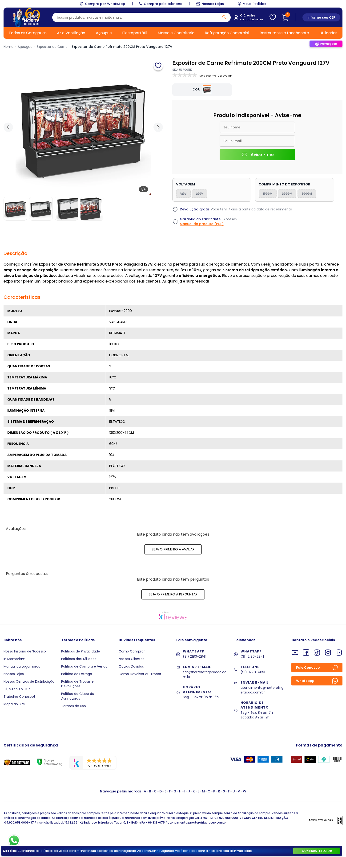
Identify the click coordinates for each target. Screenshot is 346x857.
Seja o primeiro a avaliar (173, 549)
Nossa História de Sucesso (25, 651)
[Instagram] (328, 652)
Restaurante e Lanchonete (284, 33)
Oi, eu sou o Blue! (18, 689)
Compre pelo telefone (163, 3)
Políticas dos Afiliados (78, 658)
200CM (287, 194)
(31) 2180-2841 (194, 656)
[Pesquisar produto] (224, 17)
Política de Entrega (76, 674)
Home (8, 46)
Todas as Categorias (28, 33)
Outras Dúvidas (131, 666)
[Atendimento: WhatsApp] (14, 840)
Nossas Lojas (212, 3)
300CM (307, 194)
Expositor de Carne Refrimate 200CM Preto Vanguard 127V (122, 46)
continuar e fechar (317, 851)
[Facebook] (306, 652)
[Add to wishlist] (158, 65)
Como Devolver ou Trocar (140, 674)
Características (22, 297)
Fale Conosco (308, 667)
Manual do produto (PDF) (202, 223)
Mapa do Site (14, 704)
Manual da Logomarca (22, 666)
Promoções (328, 44)
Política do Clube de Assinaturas (77, 696)
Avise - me (262, 154)
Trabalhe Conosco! (19, 696)
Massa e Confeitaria (176, 33)
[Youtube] (295, 652)
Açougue (104, 33)
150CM (267, 194)
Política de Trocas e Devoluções (77, 684)
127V (183, 194)
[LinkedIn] (338, 652)
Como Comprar (132, 651)
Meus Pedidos (254, 3)
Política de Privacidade (235, 851)
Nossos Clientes (131, 658)
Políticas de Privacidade (80, 651)
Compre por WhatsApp (105, 3)
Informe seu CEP (321, 17)
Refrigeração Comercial (227, 33)
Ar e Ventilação (71, 33)
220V (199, 194)
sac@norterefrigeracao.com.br (204, 674)
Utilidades (328, 33)
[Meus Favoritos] (273, 17)
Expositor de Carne (52, 46)
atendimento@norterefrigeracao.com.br (262, 690)
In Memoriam (14, 658)
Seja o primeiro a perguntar (173, 594)
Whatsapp (305, 680)
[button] (158, 127)
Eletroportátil (134, 33)
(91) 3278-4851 (253, 672)
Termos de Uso (73, 706)
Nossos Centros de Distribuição (29, 681)
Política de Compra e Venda (84, 666)
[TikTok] (317, 652)
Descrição (15, 253)
